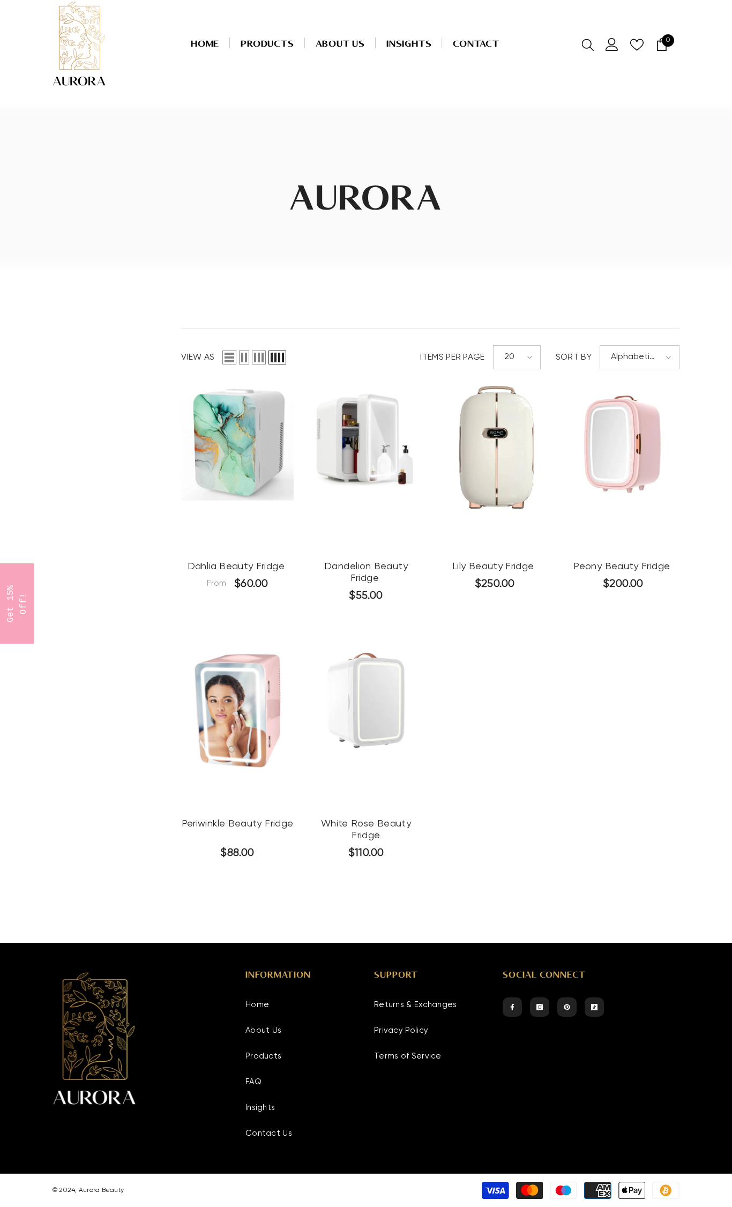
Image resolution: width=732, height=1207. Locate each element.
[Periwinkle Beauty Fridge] (237, 710)
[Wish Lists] (636, 44)
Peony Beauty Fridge (623, 566)
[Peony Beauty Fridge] (623, 444)
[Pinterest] (567, 1007)
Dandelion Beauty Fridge (366, 572)
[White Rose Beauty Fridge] (366, 699)
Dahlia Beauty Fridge (238, 566)
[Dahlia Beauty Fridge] (237, 443)
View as (197, 357)
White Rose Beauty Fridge (366, 829)
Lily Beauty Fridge (494, 566)
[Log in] (612, 44)
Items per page (452, 357)
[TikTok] (594, 1007)
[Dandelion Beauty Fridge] (366, 437)
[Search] (588, 44)
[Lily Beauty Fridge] (494, 448)
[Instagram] (539, 1007)
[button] (229, 357)
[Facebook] (512, 1007)
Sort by (574, 357)
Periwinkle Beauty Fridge (238, 824)
